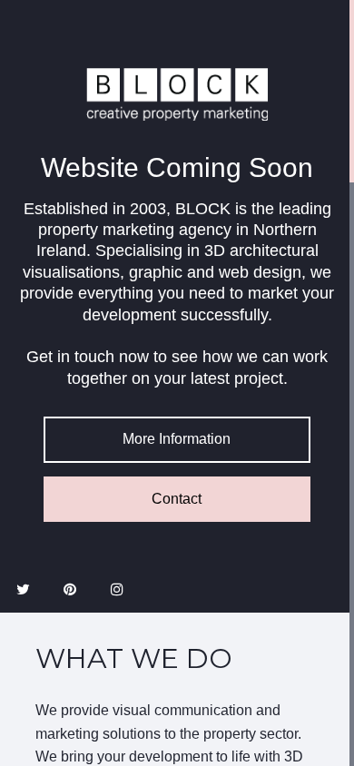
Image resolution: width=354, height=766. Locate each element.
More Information (177, 439)
